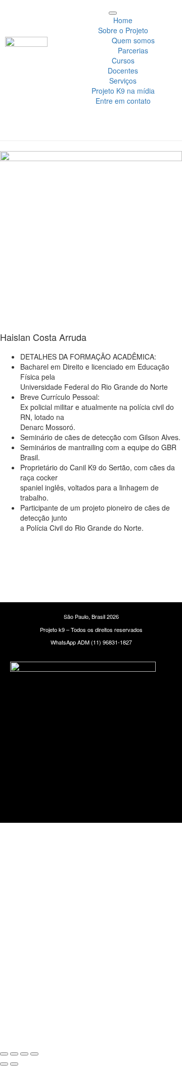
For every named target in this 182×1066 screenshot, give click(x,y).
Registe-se (60, 1031)
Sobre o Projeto (123, 30)
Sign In (90, 1031)
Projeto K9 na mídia (123, 91)
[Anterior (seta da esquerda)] (4, 1063)
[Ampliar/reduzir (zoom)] (4, 1053)
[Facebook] (120, 555)
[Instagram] (61, 555)
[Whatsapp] (31, 555)
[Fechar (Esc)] (34, 1053)
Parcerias (133, 50)
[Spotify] (150, 555)
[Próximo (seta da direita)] (14, 1063)
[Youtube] (91, 555)
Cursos (123, 60)
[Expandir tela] (14, 1053)
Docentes (123, 70)
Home (122, 20)
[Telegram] (91, 582)
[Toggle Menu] (113, 13)
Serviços (122, 81)
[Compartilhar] (24, 1053)
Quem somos (133, 40)
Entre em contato (123, 101)
